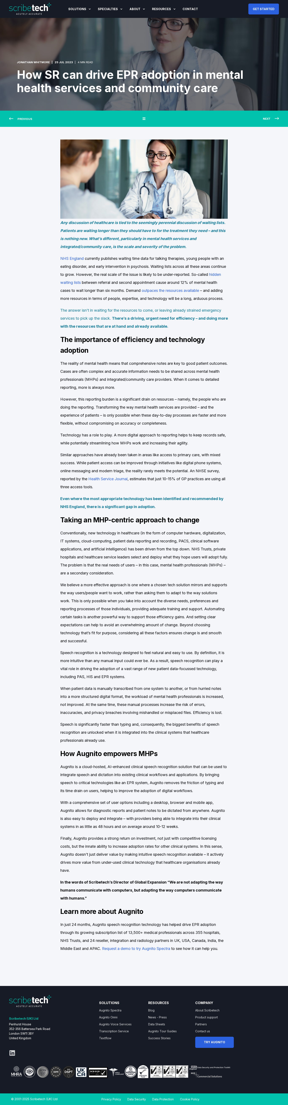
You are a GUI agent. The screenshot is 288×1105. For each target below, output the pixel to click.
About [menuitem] (134, 9)
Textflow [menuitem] (105, 1038)
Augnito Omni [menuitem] (108, 1017)
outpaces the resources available (170, 290)
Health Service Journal (108, 479)
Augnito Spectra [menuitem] (110, 1010)
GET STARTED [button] (264, 9)
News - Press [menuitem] (157, 1017)
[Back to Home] (30, 8)
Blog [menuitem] (151, 1010)
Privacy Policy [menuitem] (111, 1099)
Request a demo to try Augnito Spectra (136, 948)
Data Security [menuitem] (136, 1099)
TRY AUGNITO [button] (214, 1042)
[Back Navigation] (144, 119)
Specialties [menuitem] (108, 9)
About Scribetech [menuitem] (207, 1010)
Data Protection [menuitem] (163, 1099)
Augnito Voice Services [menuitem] (115, 1024)
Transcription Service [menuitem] (114, 1031)
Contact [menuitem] (190, 9)
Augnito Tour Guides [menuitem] (162, 1031)
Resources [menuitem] (161, 9)
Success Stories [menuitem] (159, 1038)
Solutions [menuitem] (77, 9)
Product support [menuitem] (206, 1017)
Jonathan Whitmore (33, 62)
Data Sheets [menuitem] (156, 1024)
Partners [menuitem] (201, 1024)
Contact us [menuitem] (202, 1031)
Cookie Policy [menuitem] (189, 1099)
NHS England (72, 258)
